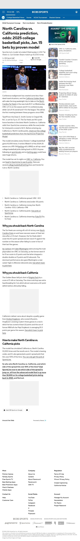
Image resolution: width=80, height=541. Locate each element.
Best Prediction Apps (9, 485)
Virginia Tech (34, 277)
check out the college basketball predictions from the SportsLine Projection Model (24, 134)
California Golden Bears (35, 98)
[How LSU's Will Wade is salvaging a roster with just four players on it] (53, 140)
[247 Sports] (11, 523)
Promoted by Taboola (38, 420)
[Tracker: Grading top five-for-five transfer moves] (53, 118)
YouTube (31, 498)
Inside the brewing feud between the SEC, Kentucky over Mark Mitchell (67, 84)
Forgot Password (60, 506)
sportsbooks (16, 152)
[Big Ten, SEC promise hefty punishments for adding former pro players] (53, 151)
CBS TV (31, 485)
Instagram (31, 503)
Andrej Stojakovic (13, 319)
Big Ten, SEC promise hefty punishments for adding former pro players (68, 149)
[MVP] (61, 522)
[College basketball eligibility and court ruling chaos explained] (53, 74)
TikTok (30, 500)
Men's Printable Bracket (44, 23)
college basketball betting (18, 165)
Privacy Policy (59, 477)
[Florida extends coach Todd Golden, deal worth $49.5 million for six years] (53, 107)
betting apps (32, 152)
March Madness (8, 487)
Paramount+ (32, 482)
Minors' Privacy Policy (61, 479)
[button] (3, 12)
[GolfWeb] (40, 527)
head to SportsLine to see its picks (18, 162)
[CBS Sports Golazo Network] (55, 519)
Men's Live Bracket (29, 23)
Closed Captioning (60, 483)
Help (4, 498)
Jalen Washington (22, 249)
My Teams (57, 503)
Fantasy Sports (7, 477)
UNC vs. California (33, 159)
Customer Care (7, 500)
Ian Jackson (6, 249)
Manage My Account (61, 498)
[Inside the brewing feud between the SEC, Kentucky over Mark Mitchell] (53, 85)
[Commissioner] (50, 522)
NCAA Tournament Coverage (11, 23)
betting (21, 146)
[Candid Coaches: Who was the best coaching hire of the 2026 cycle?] (53, 129)
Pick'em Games (7, 474)
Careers (31, 477)
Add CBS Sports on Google (36, 59)
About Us (31, 474)
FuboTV (38, 217)
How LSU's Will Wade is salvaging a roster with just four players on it (68, 138)
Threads (31, 511)
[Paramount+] (37, 523)
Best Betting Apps (8, 482)
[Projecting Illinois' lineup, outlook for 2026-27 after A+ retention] (53, 97)
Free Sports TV (7, 479)
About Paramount (34, 479)
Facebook (31, 506)
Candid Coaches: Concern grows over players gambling (68, 61)
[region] (63, 34)
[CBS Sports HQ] (36, 519)
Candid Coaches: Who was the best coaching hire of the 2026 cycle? (68, 127)
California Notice (60, 485)
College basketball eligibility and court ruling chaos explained (68, 72)
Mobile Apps (6, 490)
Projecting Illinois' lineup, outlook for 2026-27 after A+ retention (68, 95)
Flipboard (31, 514)
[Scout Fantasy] (70, 523)
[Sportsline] (25, 523)
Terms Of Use (59, 474)
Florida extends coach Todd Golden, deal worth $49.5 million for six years (68, 106)
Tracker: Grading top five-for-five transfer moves (68, 116)
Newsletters (58, 500)
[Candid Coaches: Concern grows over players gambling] (53, 63)
